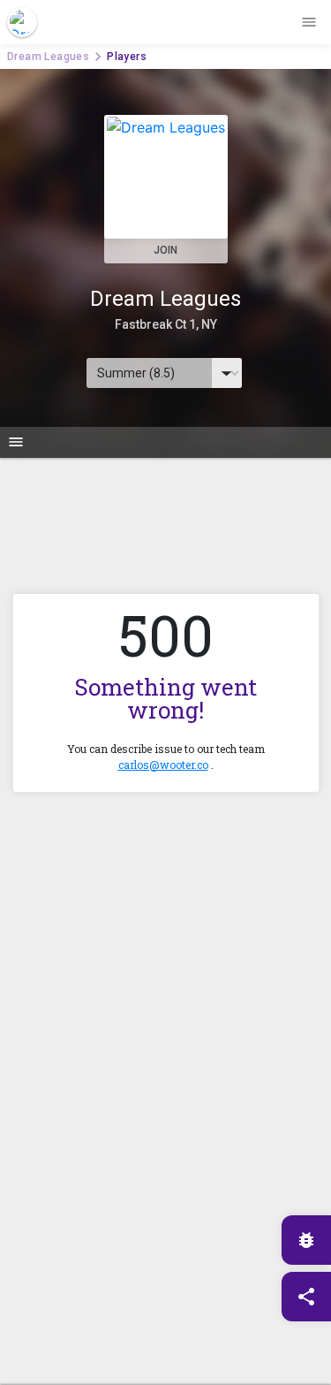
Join (165, 250)
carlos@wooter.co (163, 764)
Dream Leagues (48, 56)
